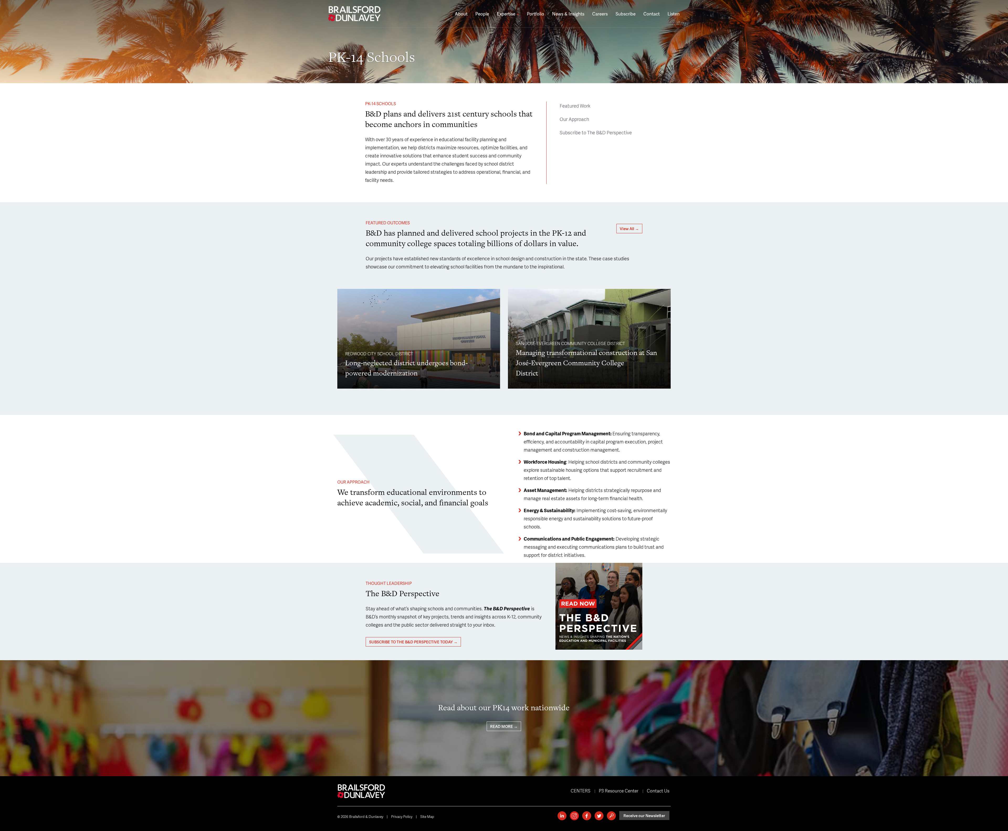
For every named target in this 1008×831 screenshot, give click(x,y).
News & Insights (568, 13)
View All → (629, 228)
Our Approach (574, 119)
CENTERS (580, 790)
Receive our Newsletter (644, 815)
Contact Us (658, 790)
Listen (674, 13)
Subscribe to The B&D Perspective (596, 132)
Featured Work (575, 105)
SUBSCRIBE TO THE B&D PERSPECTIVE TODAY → (413, 642)
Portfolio (535, 13)
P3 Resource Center (618, 790)
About (461, 13)
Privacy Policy (401, 816)
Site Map (427, 816)
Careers (600, 13)
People (482, 13)
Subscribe (626, 13)
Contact (651, 13)
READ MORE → (504, 726)
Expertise (506, 13)
